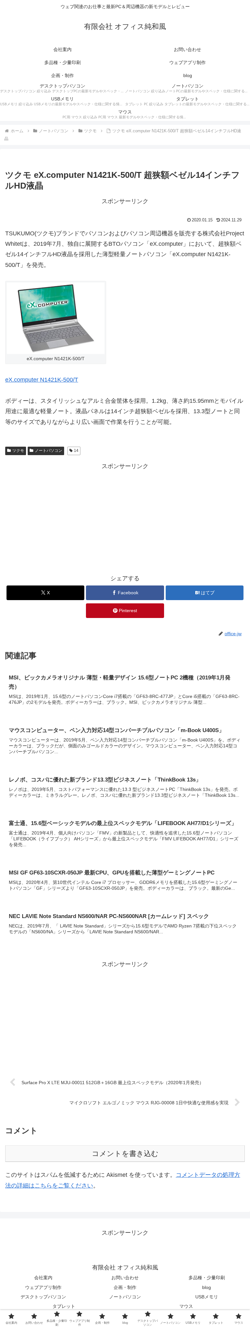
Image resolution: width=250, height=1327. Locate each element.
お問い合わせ (125, 1277)
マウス (186, 1306)
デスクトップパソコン (43, 1296)
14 (76, 450)
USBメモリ (206, 1296)
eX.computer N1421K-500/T (41, 379)
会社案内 (43, 1277)
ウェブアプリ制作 (43, 1287)
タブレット (63, 1306)
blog (206, 1287)
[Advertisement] (125, 517)
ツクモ (18, 450)
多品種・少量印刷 (206, 1277)
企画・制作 (125, 1287)
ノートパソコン (48, 450)
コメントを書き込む (125, 1154)
